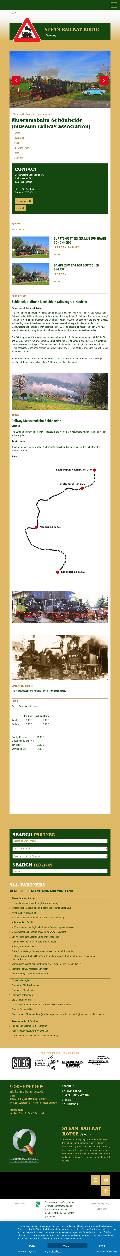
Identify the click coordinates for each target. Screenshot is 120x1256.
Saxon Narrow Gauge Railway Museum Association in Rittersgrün (42, 951)
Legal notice (101, 1251)
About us (68, 1086)
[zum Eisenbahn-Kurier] (73, 1063)
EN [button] (13, 12)
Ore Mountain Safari (21, 999)
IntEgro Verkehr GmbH (22, 922)
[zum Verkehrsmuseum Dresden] (47, 1062)
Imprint (93, 1203)
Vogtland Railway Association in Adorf (30, 968)
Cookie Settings (103, 1209)
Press (67, 1099)
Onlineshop (70, 1104)
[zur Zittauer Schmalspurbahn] (22, 1064)
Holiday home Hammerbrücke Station (29, 1025)
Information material (77, 1095)
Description (18, 138)
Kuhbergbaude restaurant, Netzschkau (30, 1030)
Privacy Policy (103, 1203)
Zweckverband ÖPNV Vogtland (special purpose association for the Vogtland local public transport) (58, 1014)
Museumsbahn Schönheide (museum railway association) (39, 932)
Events (16, 133)
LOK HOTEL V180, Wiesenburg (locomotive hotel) (35, 1035)
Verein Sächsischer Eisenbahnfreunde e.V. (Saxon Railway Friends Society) (47, 964)
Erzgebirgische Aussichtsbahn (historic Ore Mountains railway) (41, 907)
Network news (72, 1090)
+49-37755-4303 (26, 189)
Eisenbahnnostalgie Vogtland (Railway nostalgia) (35, 903)
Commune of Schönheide (23, 990)
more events (19, 229)
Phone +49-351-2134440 (26, 1086)
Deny (32, 1245)
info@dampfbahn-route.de (26, 1091)
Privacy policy (112, 1251)
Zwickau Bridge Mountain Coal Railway (30, 973)
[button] (114, 5)
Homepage (23, 201)
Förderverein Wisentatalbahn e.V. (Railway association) (38, 917)
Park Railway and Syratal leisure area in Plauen (34, 941)
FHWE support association (24, 912)
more (57, 254)
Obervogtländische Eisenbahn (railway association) (36, 936)
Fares (16, 153)
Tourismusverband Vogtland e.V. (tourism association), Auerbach (42, 1004)
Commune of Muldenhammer (25, 985)
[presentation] (16, 80)
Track (16, 143)
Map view (18, 158)
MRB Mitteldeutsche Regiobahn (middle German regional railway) (43, 927)
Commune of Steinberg (22, 995)
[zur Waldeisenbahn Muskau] (98, 1061)
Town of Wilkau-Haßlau (22, 1009)
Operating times (21, 148)
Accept (67, 1245)
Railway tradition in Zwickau (25, 946)
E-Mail (20, 208)
